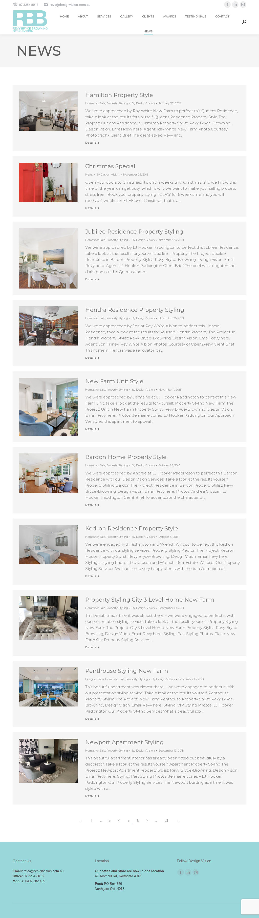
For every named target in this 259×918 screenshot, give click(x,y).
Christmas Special (110, 166)
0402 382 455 (35, 881)
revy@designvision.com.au (70, 5)
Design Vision (94, 679)
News (89, 174)
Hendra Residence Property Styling (134, 310)
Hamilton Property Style (119, 95)
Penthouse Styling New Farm (126, 670)
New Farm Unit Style (114, 381)
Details (90, 142)
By (143, 103)
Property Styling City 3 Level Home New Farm (149, 599)
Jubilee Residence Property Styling (134, 231)
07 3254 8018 (28, 5)
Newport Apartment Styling (124, 742)
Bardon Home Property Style (126, 457)
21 (166, 820)
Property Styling (117, 103)
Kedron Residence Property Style (131, 528)
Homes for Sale (95, 103)
